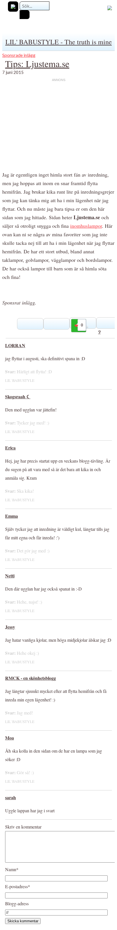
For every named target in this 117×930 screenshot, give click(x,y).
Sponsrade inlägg (18, 55)
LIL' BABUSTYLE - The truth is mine (58, 41)
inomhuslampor (86, 225)
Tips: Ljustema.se (37, 63)
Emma (11, 516)
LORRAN (15, 345)
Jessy (10, 627)
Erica (10, 447)
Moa (9, 737)
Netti (9, 575)
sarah (10, 797)
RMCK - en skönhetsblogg (30, 678)
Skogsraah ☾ (17, 396)
